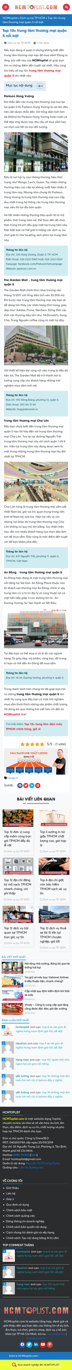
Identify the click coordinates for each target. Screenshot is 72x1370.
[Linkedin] (36, 1344)
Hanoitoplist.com (56, 1334)
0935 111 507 (21, 1155)
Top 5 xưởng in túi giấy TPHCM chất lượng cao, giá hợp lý (53, 838)
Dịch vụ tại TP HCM (32, 18)
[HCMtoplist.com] (36, 7)
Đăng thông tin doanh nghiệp (25, 1221)
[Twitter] (29, 1344)
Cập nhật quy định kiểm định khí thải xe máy (47, 993)
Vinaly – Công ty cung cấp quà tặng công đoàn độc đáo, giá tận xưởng (46, 1006)
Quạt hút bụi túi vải (51, 1356)
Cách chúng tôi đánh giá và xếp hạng (30, 1232)
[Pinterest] (50, 1344)
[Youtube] (43, 1344)
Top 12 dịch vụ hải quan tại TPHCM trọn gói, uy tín (16, 933)
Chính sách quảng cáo (20, 1215)
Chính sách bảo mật (19, 1210)
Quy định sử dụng (17, 1204)
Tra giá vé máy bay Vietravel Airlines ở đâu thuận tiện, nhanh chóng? (47, 979)
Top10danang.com (36, 1338)
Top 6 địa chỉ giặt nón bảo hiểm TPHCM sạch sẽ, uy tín (53, 887)
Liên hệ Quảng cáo (31, 1167)
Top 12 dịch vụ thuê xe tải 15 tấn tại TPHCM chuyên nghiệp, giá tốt (53, 935)
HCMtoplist (10, 18)
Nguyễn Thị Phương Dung (43, 1163)
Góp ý (10, 1199)
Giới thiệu (12, 1188)
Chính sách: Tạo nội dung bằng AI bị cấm (32, 1238)
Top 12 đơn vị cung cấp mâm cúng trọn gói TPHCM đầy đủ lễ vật (17, 838)
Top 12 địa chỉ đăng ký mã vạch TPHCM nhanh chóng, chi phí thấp (17, 887)
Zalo (34, 1155)
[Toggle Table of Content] (38, 86)
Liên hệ (10, 1193)
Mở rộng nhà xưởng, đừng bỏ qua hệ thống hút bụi (47, 965)
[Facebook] (22, 1344)
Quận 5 (13, 778)
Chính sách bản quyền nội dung (26, 1227)
